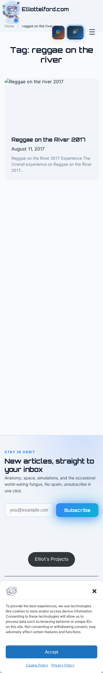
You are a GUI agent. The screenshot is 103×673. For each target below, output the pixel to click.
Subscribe (77, 510)
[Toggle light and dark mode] (12, 20)
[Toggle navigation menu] (92, 32)
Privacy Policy (62, 665)
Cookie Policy (37, 665)
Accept (51, 651)
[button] (94, 591)
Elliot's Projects (51, 559)
